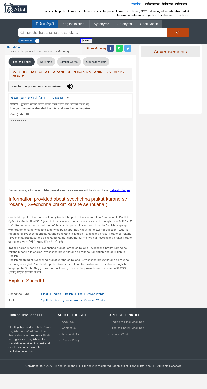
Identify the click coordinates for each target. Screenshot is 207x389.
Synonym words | (72, 300)
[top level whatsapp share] (119, 48)
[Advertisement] (70, 152)
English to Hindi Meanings (127, 321)
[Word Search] (22, 33)
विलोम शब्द (167, 4)
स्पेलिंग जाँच (181, 4)
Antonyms (124, 24)
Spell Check (149, 24)
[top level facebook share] (110, 48)
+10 (26, 114)
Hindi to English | (52, 293)
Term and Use (71, 334)
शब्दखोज (136, 4)
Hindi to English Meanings (127, 327)
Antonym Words (94, 300)
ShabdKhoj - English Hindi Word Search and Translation (29, 331)
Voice (87, 40)
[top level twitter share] (127, 48)
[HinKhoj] (15, 7)
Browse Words (95, 293)
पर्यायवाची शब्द (152, 4)
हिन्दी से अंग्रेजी (45, 24)
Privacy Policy (70, 340)
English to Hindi (73, 24)
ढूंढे (178, 32)
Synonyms (101, 24)
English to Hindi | (74, 293)
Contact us (69, 327)
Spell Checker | (51, 300)
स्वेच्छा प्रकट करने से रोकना (28, 98)
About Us (68, 321)
